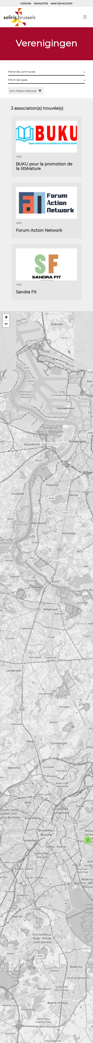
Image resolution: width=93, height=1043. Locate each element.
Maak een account (61, 3)
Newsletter (41, 3)
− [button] (6, 324)
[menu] (85, 17)
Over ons (26, 3)
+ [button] (6, 317)
